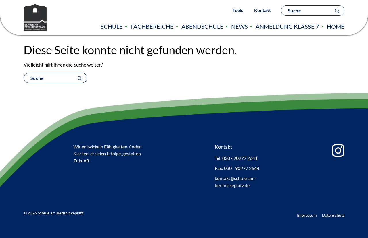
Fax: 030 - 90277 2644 (237, 168)
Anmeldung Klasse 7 (287, 26)
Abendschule (202, 26)
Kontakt (262, 10)
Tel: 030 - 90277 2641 (236, 158)
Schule (112, 26)
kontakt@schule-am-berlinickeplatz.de (235, 181)
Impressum (307, 215)
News (239, 26)
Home (335, 26)
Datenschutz (333, 215)
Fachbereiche (152, 26)
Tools (238, 10)
